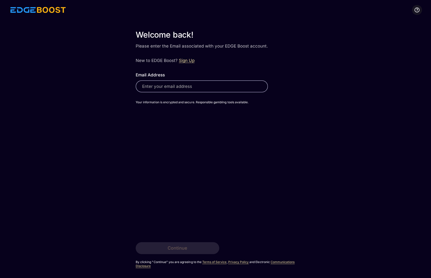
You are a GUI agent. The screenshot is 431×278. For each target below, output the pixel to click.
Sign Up (187, 60)
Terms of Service (214, 262)
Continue (177, 248)
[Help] (417, 10)
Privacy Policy (238, 262)
